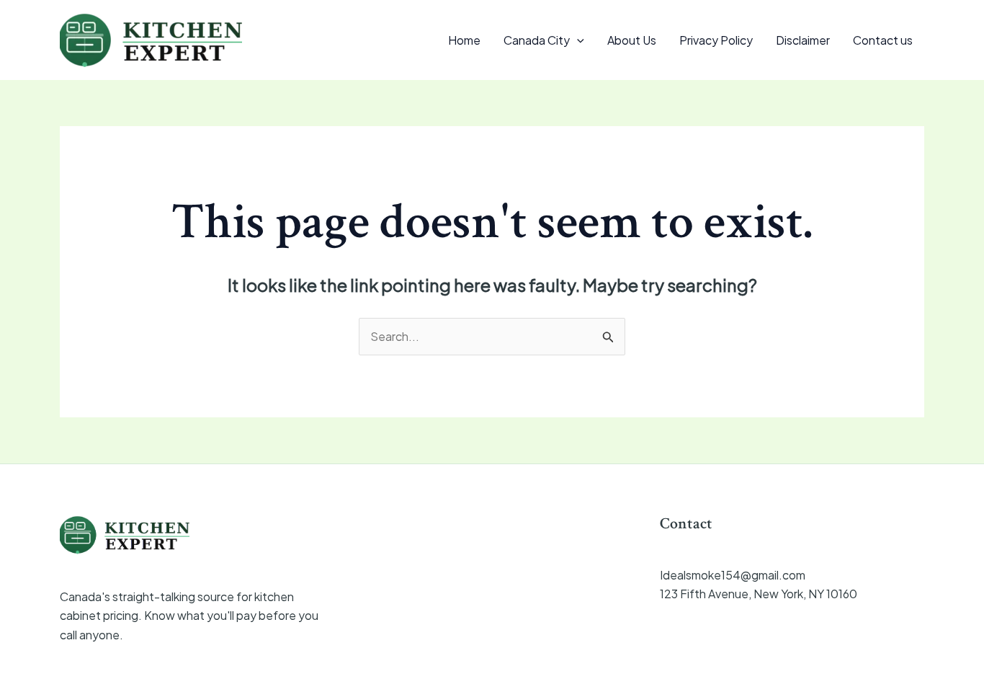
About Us (631, 40)
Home (464, 40)
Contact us (883, 40)
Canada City (537, 40)
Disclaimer (803, 40)
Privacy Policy (716, 40)
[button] (577, 40)
